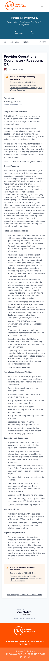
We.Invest (37, 641)
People (24, 641)
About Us (12, 641)
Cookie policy (30, 618)
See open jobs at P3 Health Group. (23, 82)
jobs (4, 42)
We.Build (25, 644)
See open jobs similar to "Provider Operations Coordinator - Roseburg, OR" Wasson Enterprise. (26, 87)
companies (14, 42)
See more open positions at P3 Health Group (24, 595)
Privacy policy (19, 618)
